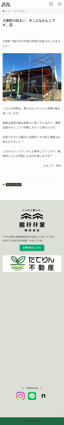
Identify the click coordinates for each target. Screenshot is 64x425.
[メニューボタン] (59, 4)
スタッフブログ (14, 184)
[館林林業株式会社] (5, 4)
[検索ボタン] (51, 4)
